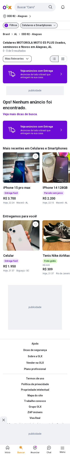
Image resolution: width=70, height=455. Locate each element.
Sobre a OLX (35, 356)
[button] (35, 7)
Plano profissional (35, 369)
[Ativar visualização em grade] (63, 59)
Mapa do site (35, 395)
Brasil (6, 34)
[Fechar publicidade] (3, 420)
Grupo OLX (35, 406)
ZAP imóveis (35, 412)
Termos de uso (35, 378)
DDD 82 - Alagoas (32, 34)
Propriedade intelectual (35, 389)
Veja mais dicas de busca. (20, 114)
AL (15, 34)
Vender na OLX (35, 362)
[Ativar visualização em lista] (54, 59)
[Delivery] (11, 74)
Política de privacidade (35, 384)
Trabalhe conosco (35, 401)
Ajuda (35, 343)
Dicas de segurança (35, 350)
